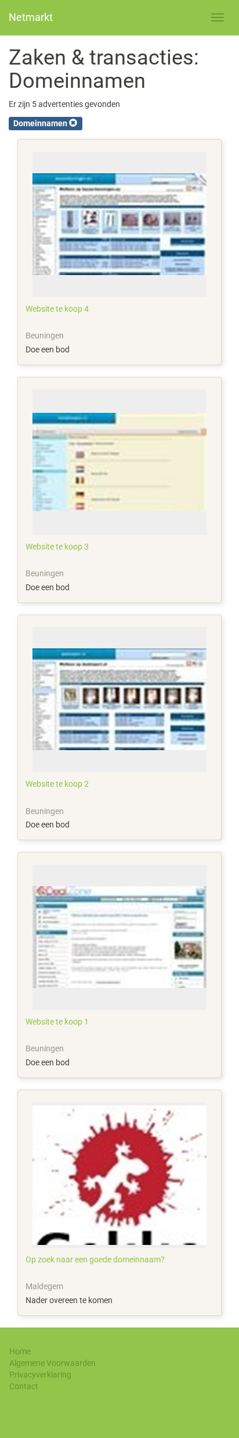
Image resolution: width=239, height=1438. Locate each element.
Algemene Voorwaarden (52, 1363)
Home (20, 1351)
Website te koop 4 (57, 308)
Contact (23, 1386)
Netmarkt (31, 17)
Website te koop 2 (57, 783)
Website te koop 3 (57, 546)
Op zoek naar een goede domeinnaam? (95, 1259)
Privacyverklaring (40, 1374)
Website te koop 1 (57, 1021)
